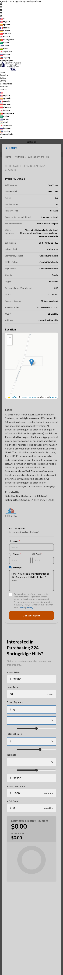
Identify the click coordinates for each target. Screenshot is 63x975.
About (3, 86)
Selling (3, 78)
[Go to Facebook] (1, 4)
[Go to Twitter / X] (1, 10)
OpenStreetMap (28, 397)
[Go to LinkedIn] (1, 16)
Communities (6, 84)
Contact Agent (31, 615)
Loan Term (12, 687)
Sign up (3, 60)
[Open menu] (1, 137)
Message (17, 567)
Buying (3, 81)
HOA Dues (12, 801)
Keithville (19, 156)
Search (3, 75)
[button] (31, 362)
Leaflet (13, 397)
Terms (22, 607)
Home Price (13, 672)
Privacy (29, 607)
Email (39, 554)
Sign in (10, 60)
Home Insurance (16, 786)
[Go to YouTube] (1, 13)
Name (16, 541)
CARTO (53, 397)
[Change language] (2, 18)
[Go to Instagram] (1, 7)
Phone (17, 554)
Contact (3, 89)
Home (8, 156)
